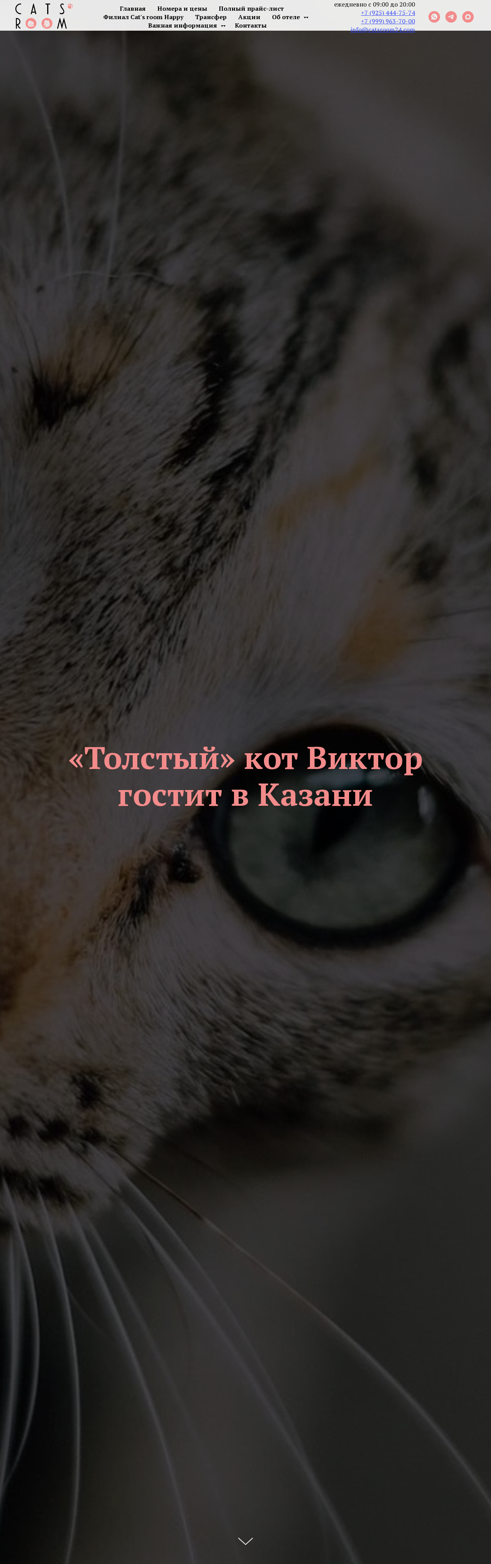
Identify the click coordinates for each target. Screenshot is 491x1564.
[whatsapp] (434, 17)
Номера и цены (182, 8)
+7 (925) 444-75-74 (388, 12)
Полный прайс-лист (251, 8)
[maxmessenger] (468, 17)
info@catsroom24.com (383, 29)
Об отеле (287, 17)
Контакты (251, 25)
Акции (249, 17)
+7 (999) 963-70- (384, 21)
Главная (133, 8)
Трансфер (211, 17)
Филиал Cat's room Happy (143, 17)
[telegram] (451, 17)
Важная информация (183, 25)
